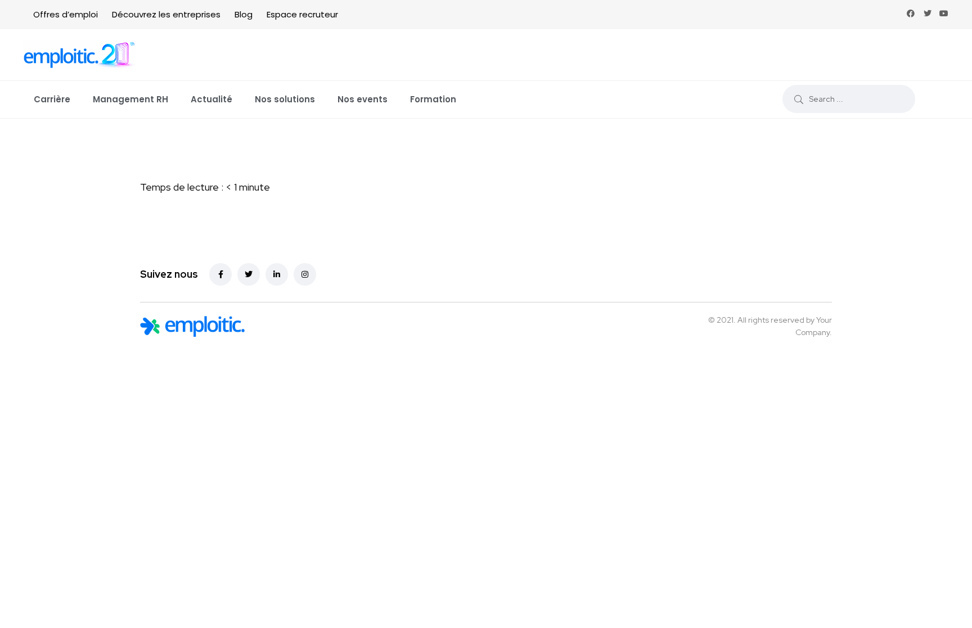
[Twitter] (927, 13)
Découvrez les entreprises (166, 14)
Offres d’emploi (65, 14)
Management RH (130, 99)
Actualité (211, 99)
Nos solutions (285, 99)
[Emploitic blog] (192, 326)
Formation (433, 99)
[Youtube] (944, 13)
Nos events (363, 99)
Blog (244, 14)
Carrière (52, 99)
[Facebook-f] (220, 274)
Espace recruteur (302, 14)
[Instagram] (305, 274)
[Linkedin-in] (277, 274)
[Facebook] (910, 13)
